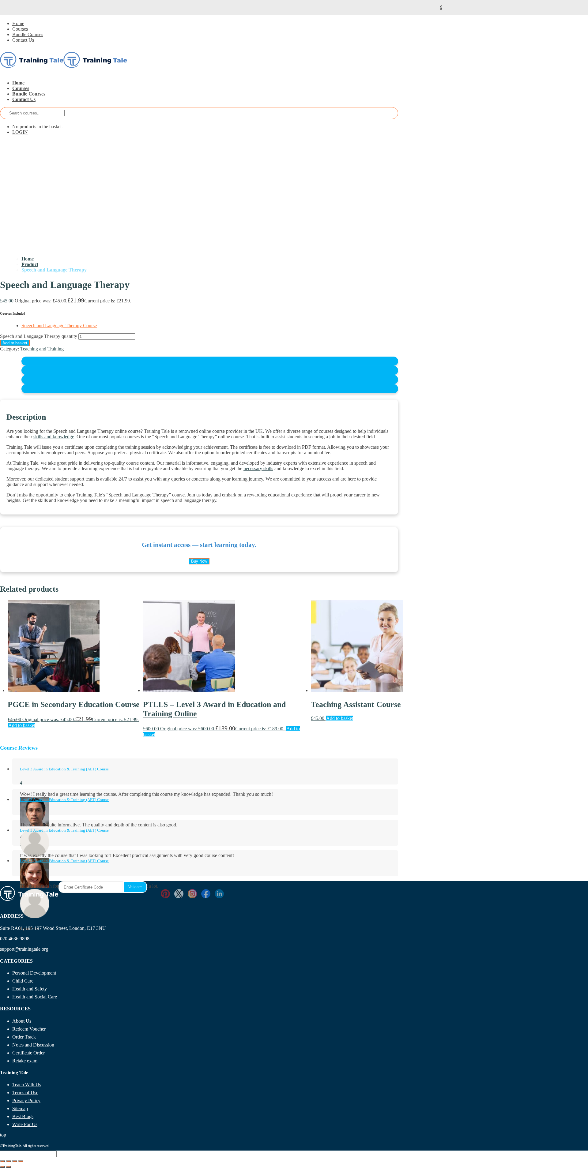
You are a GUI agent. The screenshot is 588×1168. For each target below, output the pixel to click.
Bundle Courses (27, 34)
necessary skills (258, 468)
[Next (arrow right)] (8, 1167)
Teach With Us (26, 1084)
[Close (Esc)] (20, 1161)
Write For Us (24, 1124)
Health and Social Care (34, 996)
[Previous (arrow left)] (2, 1167)
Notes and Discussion (33, 1044)
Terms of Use (25, 1092)
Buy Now (199, 561)
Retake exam (24, 1060)
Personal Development (34, 972)
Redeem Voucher (29, 1028)
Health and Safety (29, 988)
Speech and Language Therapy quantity (38, 336)
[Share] (14, 1161)
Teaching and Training (42, 348)
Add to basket (14, 343)
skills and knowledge (53, 436)
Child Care (22, 980)
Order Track (24, 1036)
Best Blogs (22, 1116)
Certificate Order (28, 1052)
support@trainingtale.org (24, 949)
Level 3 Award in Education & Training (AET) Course (64, 769)
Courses (20, 29)
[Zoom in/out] (2, 1161)
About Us (21, 1021)
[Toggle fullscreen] (8, 1161)
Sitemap (20, 1108)
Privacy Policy (26, 1100)
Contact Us (23, 40)
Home (18, 23)
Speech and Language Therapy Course (59, 325)
